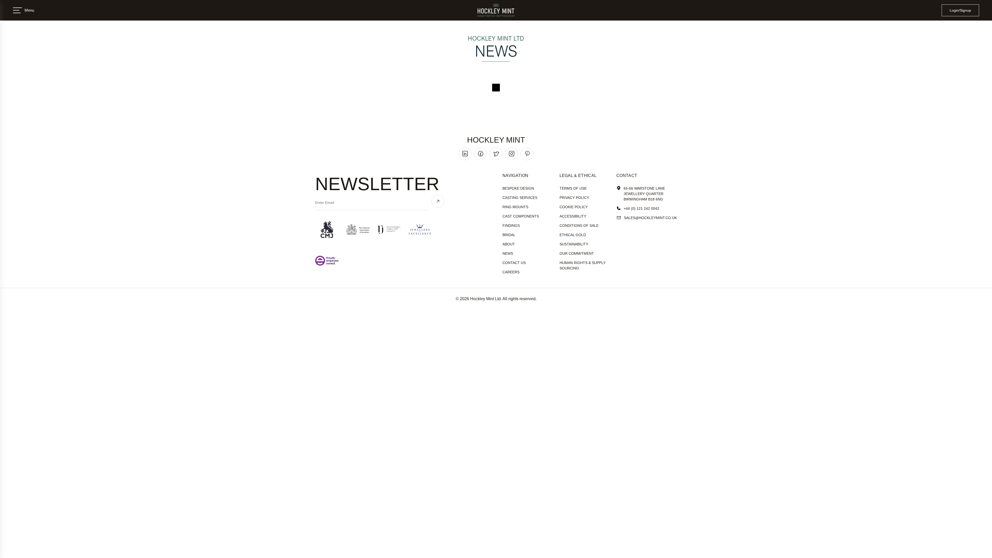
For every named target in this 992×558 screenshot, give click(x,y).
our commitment (577, 253)
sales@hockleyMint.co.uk (650, 218)
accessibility (573, 216)
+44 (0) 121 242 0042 (641, 208)
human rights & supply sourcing (583, 265)
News (507, 253)
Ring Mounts (515, 207)
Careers (511, 272)
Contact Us (514, 263)
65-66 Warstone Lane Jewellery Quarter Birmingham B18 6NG (644, 193)
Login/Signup (960, 10)
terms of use (573, 188)
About (508, 244)
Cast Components (520, 216)
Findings (511, 225)
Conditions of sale (579, 225)
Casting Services (519, 198)
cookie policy (574, 207)
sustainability (574, 244)
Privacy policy (574, 198)
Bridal (508, 235)
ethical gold (573, 235)
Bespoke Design (518, 188)
